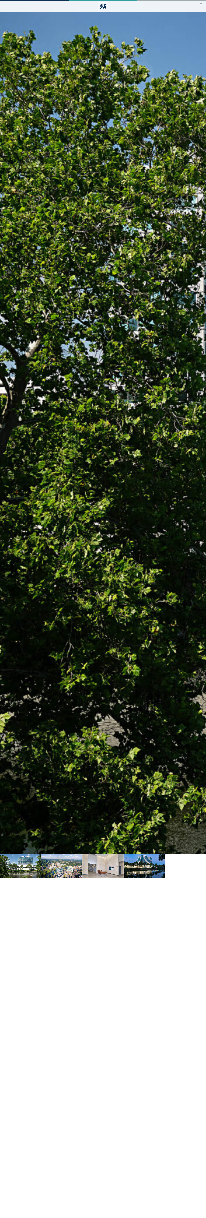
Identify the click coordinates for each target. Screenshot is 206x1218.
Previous (2, 865)
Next (203, 865)
